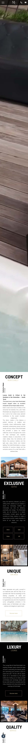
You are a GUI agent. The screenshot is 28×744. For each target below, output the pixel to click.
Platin (8, 536)
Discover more (14, 613)
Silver (8, 529)
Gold (19, 529)
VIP (19, 536)
